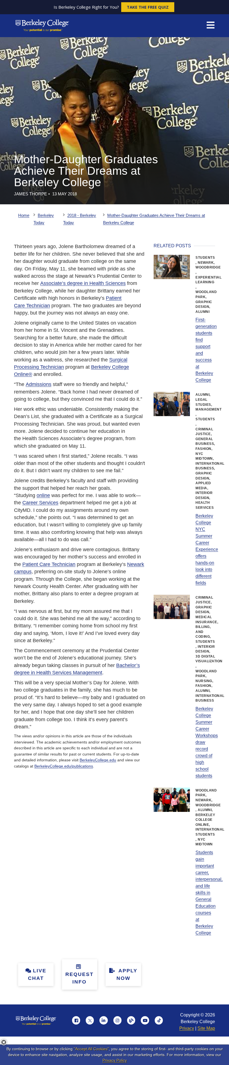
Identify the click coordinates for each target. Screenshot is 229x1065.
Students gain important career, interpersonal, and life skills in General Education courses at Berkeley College (209, 892)
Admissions (38, 384)
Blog (131, 1020)
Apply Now (127, 974)
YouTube (145, 1020)
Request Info (79, 978)
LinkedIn (103, 1020)
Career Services (40, 502)
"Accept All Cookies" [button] (91, 1049)
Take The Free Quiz (148, 7)
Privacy (186, 1028)
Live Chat (37, 974)
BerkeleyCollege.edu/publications (63, 766)
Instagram (117, 1020)
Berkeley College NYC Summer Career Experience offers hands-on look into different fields (206, 549)
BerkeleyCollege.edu (98, 760)
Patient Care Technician (48, 564)
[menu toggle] (211, 26)
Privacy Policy (114, 1060)
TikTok (159, 1020)
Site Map (206, 1028)
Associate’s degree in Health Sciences (83, 283)
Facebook (76, 1020)
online (43, 495)
